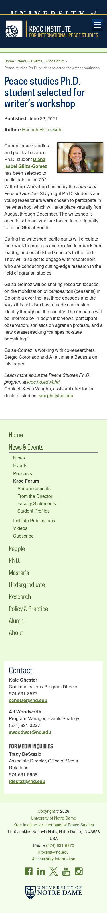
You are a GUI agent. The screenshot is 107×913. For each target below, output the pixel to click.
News (19, 457)
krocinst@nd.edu (53, 852)
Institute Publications (34, 520)
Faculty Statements (36, 503)
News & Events (29, 61)
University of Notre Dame (53, 818)
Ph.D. (14, 560)
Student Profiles (33, 510)
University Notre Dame (53, 7)
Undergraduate (27, 584)
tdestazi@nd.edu (27, 781)
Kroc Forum (55, 61)
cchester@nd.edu (28, 700)
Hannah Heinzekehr (42, 129)
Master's (19, 572)
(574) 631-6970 (60, 845)
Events (20, 465)
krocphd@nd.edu (56, 395)
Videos (20, 528)
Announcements (34, 488)
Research (20, 596)
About (16, 632)
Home (9, 61)
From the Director (34, 496)
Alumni (17, 620)
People (17, 548)
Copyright (46, 811)
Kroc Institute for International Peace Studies (53, 29)
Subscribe (23, 535)
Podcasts (22, 473)
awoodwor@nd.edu (30, 732)
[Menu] (98, 25)
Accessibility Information (53, 859)
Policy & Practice (28, 608)
